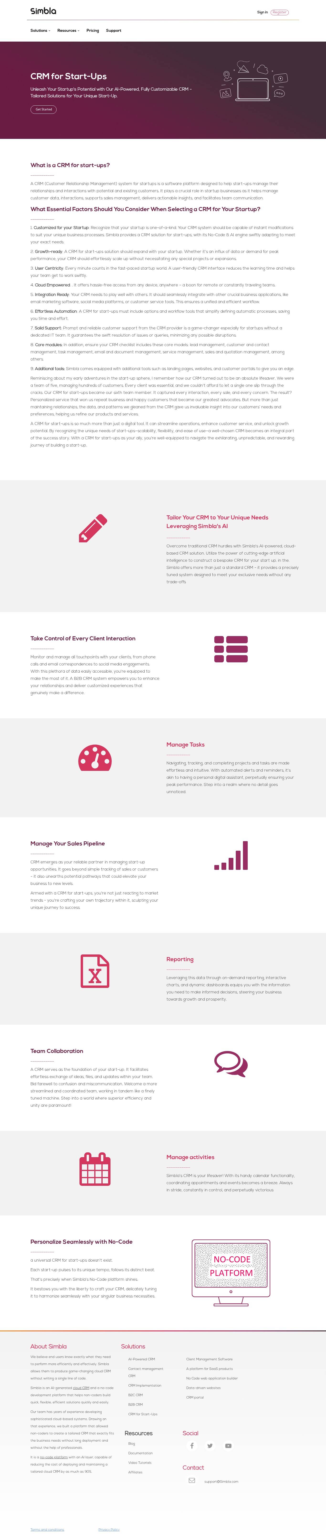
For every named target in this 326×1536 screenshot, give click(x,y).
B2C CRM (135, 1395)
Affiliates (135, 1472)
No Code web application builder (212, 1378)
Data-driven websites (203, 1388)
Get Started (43, 109)
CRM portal (195, 1398)
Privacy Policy (109, 1530)
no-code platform (54, 1457)
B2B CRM (135, 1405)
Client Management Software (209, 1359)
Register (280, 12)
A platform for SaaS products (209, 1369)
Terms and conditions (47, 1530)
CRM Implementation (144, 1386)
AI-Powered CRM (141, 1359)
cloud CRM (81, 1388)
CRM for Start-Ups (143, 1414)
